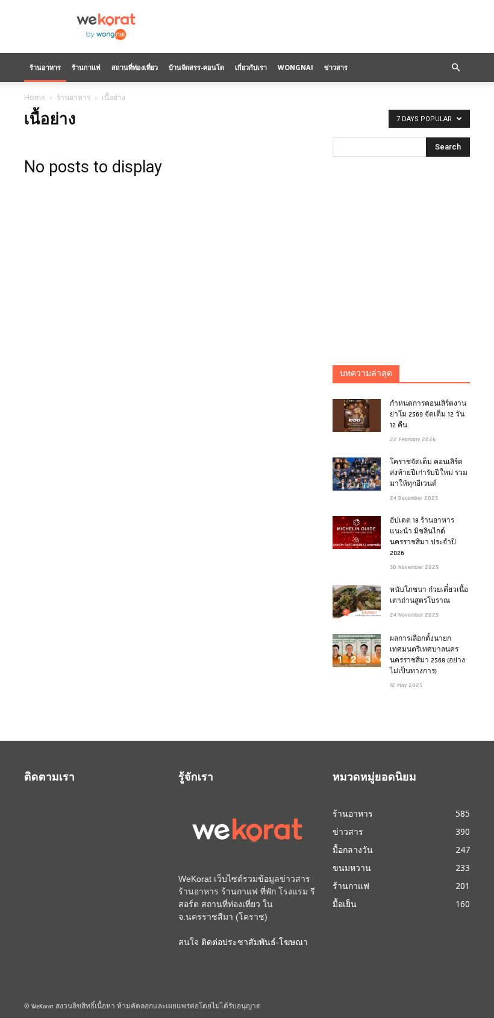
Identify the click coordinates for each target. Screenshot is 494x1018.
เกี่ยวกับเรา (251, 67)
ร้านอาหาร (45, 67)
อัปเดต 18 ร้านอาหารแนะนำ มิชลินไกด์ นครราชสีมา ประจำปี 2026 (423, 537)
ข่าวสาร (336, 67)
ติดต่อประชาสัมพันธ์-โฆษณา (254, 942)
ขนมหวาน (352, 867)
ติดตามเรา (49, 778)
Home (34, 97)
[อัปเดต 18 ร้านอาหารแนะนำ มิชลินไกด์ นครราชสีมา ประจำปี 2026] (357, 532)
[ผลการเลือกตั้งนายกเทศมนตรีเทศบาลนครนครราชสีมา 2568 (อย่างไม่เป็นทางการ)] (357, 650)
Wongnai (295, 67)
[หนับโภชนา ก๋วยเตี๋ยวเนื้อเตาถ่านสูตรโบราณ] (357, 601)
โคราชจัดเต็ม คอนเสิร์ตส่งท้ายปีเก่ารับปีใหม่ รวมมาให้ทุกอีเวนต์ (428, 473)
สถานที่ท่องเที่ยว (134, 67)
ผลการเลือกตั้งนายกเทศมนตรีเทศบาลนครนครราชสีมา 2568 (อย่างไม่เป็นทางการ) (427, 655)
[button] (455, 67)
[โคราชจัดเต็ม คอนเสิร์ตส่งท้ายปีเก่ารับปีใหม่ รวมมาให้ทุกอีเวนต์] (357, 474)
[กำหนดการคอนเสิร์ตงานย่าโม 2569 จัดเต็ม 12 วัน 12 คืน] (357, 415)
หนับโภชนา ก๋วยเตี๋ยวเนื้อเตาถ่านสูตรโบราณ (429, 595)
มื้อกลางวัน (353, 849)
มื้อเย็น (345, 904)
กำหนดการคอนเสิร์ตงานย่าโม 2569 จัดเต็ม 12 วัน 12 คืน (428, 415)
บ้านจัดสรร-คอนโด (196, 67)
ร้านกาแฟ (86, 67)
